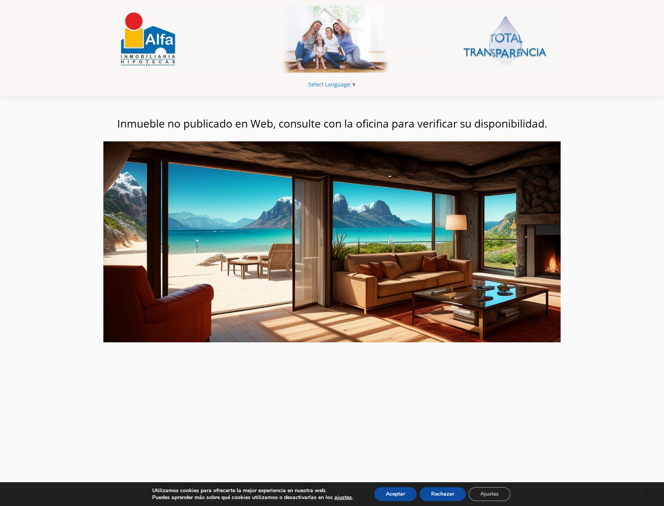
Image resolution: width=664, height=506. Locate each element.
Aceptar (395, 494)
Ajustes (489, 494)
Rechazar (442, 494)
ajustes (343, 497)
